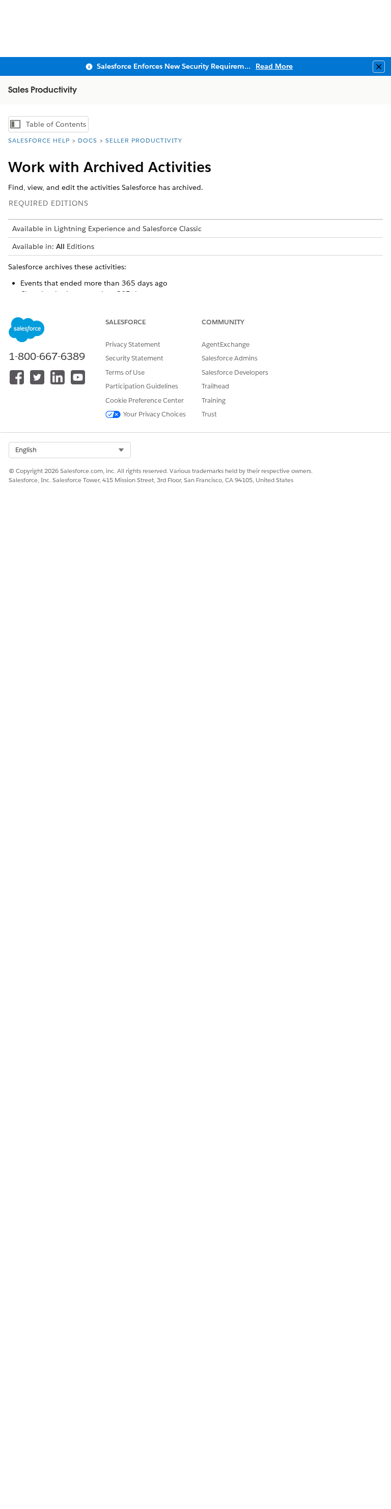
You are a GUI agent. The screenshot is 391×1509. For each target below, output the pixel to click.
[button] (70, 450)
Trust (209, 414)
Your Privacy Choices (154, 414)
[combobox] (70, 450)
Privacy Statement (132, 344)
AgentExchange (225, 344)
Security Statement (134, 358)
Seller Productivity (143, 140)
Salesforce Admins (230, 358)
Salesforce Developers (235, 372)
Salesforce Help (39, 140)
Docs (87, 140)
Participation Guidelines (141, 386)
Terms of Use (125, 372)
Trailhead (215, 386)
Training (214, 400)
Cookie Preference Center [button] (144, 400)
